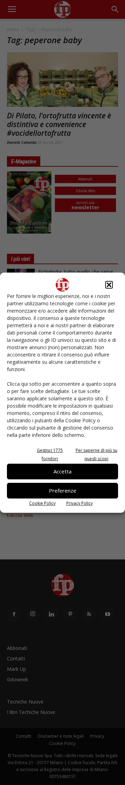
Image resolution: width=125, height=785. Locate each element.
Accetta (62, 471)
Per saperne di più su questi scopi (96, 454)
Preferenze (62, 490)
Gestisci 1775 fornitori (50, 454)
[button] (109, 284)
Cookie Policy (42, 503)
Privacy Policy (79, 503)
